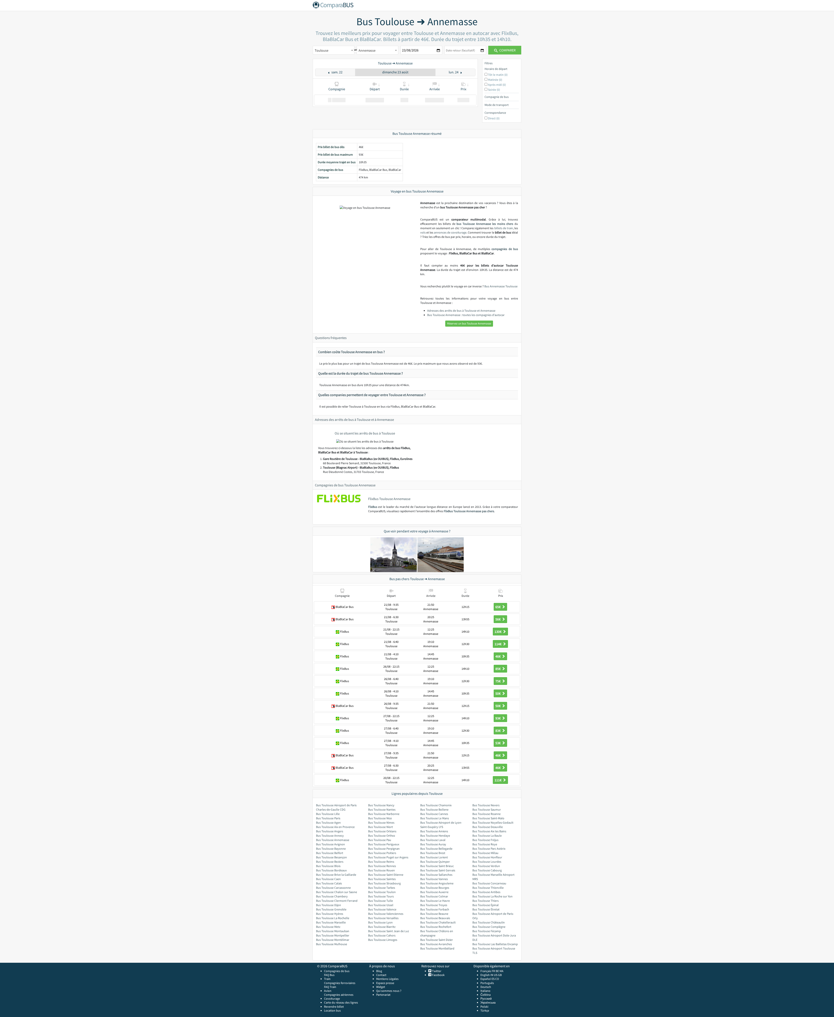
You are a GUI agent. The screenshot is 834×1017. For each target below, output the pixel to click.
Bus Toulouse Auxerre (434, 892)
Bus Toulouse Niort (380, 827)
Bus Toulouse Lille (328, 814)
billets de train (503, 228)
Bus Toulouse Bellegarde (436, 849)
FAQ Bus (329, 975)
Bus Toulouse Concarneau (489, 883)
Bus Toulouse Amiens (434, 831)
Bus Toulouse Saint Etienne (385, 875)
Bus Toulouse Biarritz (381, 927)
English (485, 975)
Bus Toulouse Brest (432, 853)
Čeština (485, 995)
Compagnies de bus (336, 971)
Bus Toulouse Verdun (486, 866)
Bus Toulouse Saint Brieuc (437, 866)
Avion (327, 991)
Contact (381, 975)
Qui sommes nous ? (388, 991)
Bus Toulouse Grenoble (331, 909)
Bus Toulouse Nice (380, 818)
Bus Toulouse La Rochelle (332, 918)
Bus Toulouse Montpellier (332, 935)
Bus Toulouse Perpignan (384, 849)
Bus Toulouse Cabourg (487, 870)
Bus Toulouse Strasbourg (384, 883)
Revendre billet (334, 1007)
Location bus (332, 1010)
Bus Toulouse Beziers (329, 862)
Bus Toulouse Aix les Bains (489, 831)
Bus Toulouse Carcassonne (333, 888)
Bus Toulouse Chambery (332, 896)
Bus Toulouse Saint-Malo (488, 818)
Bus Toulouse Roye (484, 844)
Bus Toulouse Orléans (382, 831)
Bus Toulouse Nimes (381, 822)
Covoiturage (332, 999)
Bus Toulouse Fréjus (485, 840)
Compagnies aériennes (338, 995)
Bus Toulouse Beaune (434, 914)
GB (500, 975)
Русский (486, 999)
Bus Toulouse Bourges (434, 888)
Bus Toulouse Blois (328, 866)
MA (501, 971)
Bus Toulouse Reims (381, 862)
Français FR (487, 971)
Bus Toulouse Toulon (382, 892)
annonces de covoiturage (450, 232)
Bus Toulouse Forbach (434, 909)
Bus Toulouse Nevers (486, 805)
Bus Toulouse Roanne (486, 814)
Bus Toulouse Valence (382, 909)
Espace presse (385, 983)
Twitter (436, 971)
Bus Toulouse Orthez (381, 836)
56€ (498, 619)
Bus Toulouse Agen (328, 822)
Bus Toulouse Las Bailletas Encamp (495, 944)
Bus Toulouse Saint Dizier (436, 940)
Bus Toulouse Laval (432, 840)
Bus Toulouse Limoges (382, 940)
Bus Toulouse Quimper (435, 862)
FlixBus (372, 507)
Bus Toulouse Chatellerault (438, 922)
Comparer (507, 50)
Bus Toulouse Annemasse (332, 840)
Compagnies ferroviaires (339, 983)
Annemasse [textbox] (367, 50)
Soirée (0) (494, 90)
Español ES (487, 979)
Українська (488, 1002)
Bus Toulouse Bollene (434, 809)
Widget (380, 987)
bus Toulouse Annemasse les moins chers (485, 224)
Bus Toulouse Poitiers (382, 853)
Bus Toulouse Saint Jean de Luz (388, 931)
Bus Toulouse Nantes (381, 809)
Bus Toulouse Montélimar (332, 940)
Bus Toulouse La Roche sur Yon (492, 896)
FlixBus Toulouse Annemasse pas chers (469, 511)
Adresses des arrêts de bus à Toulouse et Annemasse (461, 311)
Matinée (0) (495, 80)
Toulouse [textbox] (321, 50)
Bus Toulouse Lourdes (486, 862)
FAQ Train (330, 987)
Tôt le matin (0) (498, 75)
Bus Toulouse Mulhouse (331, 944)
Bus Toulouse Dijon (328, 905)
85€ (498, 668)
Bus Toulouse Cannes (434, 814)
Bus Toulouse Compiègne (488, 927)
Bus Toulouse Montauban (332, 931)
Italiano (485, 991)
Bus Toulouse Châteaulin (488, 922)
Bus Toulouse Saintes (382, 879)
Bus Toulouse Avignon (330, 844)
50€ (498, 693)
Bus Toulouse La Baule (487, 836)
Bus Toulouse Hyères (329, 914)
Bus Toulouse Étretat (486, 909)
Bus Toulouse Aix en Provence (335, 827)
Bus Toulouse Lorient (434, 857)
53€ (498, 743)
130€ (498, 631)
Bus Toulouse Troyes (433, 905)
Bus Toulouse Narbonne (383, 814)
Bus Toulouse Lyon (380, 922)
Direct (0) (494, 118)
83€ (498, 730)
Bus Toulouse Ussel (380, 905)
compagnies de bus (504, 249)
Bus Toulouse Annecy (330, 836)
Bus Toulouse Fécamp (486, 931)
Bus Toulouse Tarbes (381, 888)
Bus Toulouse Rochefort (435, 927)
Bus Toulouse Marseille (331, 922)
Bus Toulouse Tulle (380, 901)
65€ (498, 607)
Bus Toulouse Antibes (486, 892)
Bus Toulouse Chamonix (436, 805)
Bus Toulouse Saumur (486, 809)
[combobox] (333, 50)
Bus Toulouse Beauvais (435, 918)
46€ (498, 656)
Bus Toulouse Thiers (485, 901)
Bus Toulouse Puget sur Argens (388, 857)
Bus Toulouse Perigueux (383, 844)
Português (487, 983)
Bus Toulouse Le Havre (435, 901)
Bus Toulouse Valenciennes (385, 914)
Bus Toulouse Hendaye (435, 836)
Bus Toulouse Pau (379, 840)
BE (497, 971)
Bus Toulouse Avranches (436, 944)
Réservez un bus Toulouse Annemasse (469, 323)
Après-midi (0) (497, 85)
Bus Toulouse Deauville (487, 827)
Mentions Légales (387, 979)
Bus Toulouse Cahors (381, 935)
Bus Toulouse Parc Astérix (488, 849)
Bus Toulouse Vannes (434, 879)
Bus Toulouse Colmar (434, 896)
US (495, 975)
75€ (498, 681)
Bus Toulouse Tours (381, 896)
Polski (484, 1007)
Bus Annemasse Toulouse (501, 286)
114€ (498, 644)
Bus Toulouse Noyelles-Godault (492, 822)
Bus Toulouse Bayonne (331, 849)
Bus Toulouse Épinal (485, 905)
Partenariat (383, 995)
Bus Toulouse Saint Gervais (437, 870)
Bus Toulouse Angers (329, 831)
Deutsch (485, 987)
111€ (498, 780)
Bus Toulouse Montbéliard (437, 948)
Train (327, 979)
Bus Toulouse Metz (328, 927)
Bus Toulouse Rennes (382, 866)
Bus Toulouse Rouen (381, 870)
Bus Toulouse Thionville (488, 888)
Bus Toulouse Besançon (331, 857)
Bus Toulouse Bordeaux (331, 870)
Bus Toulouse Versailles (383, 918)
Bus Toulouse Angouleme (436, 883)
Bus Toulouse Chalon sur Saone (336, 892)
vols (423, 232)
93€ (498, 718)
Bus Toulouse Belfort (329, 853)
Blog (379, 971)
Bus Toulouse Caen (328, 879)
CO (497, 979)
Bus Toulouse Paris (328, 818)
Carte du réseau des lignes (341, 1002)
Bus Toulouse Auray (433, 844)
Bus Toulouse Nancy (381, 805)
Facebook (438, 975)
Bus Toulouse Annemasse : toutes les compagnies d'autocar (466, 315)
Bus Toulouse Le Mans (434, 818)
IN (491, 975)
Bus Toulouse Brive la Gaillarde (336, 875)
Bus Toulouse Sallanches (436, 875)
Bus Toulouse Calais (329, 883)
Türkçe (484, 1010)
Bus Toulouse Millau (485, 853)
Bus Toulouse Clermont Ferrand (336, 901)
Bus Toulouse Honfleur (487, 857)
